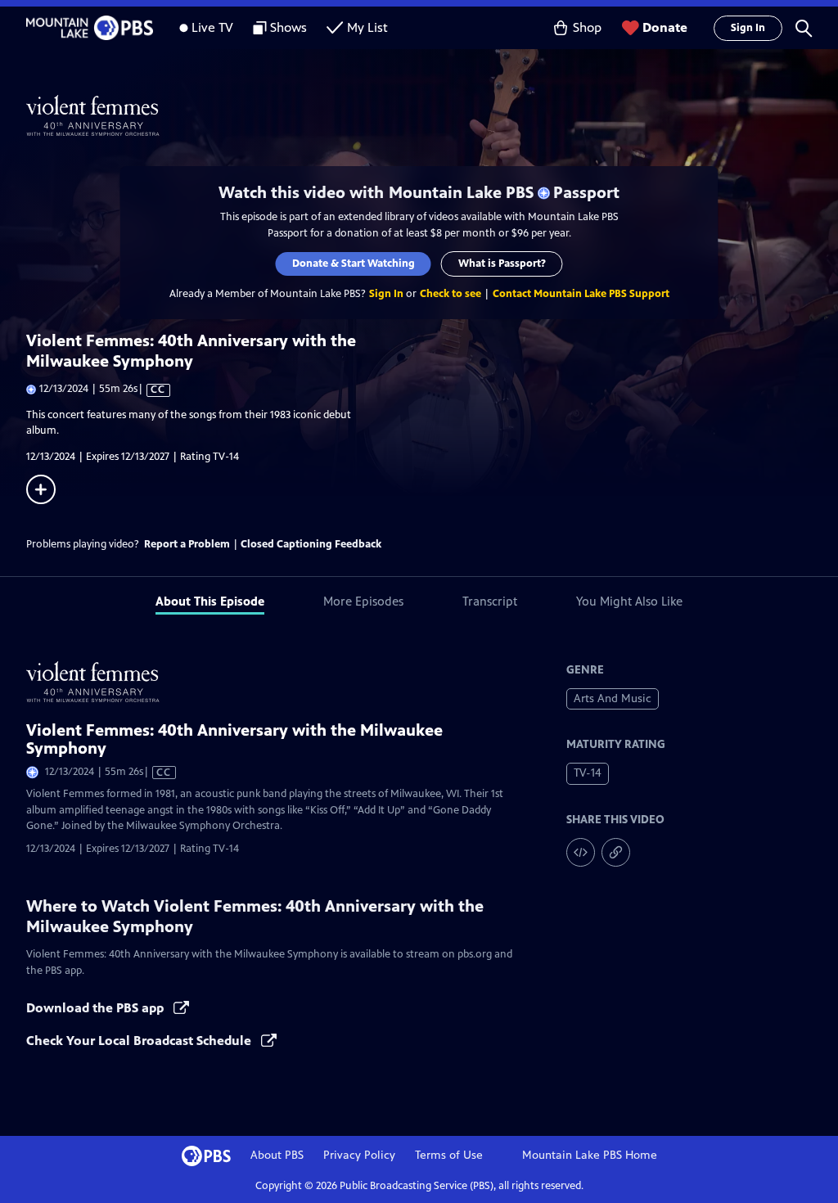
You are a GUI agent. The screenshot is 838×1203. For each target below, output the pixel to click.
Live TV (212, 27)
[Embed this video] (580, 852)
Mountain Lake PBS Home (589, 1155)
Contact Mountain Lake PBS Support (581, 293)
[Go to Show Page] (432, 115)
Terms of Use (449, 1155)
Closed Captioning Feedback (311, 544)
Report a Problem (187, 544)
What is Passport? (502, 263)
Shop (587, 27)
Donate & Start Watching (353, 263)
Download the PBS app (96, 1008)
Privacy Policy (359, 1155)
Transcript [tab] (489, 601)
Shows (288, 27)
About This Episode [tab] (209, 601)
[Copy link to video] (615, 852)
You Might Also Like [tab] (629, 601)
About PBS (277, 1155)
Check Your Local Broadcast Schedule (140, 1040)
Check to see (450, 293)
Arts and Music (612, 698)
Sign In (748, 27)
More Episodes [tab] (363, 601)
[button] (803, 28)
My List (367, 27)
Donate (664, 27)
